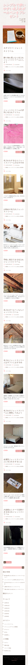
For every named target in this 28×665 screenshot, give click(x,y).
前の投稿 (9, 562)
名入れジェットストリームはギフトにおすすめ (14, 361)
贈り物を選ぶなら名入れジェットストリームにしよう (14, 59)
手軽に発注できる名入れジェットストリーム (14, 260)
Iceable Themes (14, 660)
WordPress (16, 658)
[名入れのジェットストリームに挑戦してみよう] (13, 425)
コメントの (7, 648)
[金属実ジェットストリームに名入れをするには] (13, 474)
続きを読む (19, 101)
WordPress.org (7, 650)
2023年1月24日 (8, 64)
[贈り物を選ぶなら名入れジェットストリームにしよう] (13, 74)
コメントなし (8, 70)
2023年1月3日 (8, 415)
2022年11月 (6, 608)
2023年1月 (6, 603)
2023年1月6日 (8, 365)
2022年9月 (6, 613)
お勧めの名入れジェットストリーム (14, 210)
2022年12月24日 (8, 464)
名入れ (18, 66)
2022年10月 (6, 611)
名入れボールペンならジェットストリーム (14, 311)
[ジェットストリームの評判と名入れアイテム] (13, 124)
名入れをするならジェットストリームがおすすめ (14, 161)
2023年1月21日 (8, 114)
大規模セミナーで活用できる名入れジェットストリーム (14, 512)
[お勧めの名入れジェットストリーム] (13, 223)
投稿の (6, 645)
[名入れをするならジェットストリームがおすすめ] (13, 175)
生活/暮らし (7, 635)
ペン (6, 101)
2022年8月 (6, 616)
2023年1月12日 (8, 264)
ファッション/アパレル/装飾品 (11, 626)
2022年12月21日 (8, 516)
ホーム (14, 662)
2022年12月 (6, 605)
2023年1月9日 (8, 314)
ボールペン (6, 629)
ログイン (6, 642)
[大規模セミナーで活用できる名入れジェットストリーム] (13, 526)
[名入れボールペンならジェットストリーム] (13, 324)
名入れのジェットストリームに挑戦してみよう (14, 411)
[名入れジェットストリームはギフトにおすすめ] (13, 374)
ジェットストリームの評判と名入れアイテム (14, 111)
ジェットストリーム (12, 66)
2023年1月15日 (8, 214)
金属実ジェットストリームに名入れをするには (14, 460)
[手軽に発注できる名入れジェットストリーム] (13, 274)
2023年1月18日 (8, 165)
